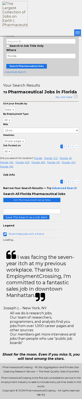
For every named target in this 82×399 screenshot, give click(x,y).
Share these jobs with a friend (26, 233)
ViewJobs (8, 135)
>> (76, 146)
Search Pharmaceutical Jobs (26, 66)
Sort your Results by (15, 103)
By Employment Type (16, 114)
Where (11, 50)
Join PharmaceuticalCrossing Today (31, 200)
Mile (5, 124)
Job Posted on (12, 145)
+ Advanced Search (14, 71)
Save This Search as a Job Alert (26, 217)
